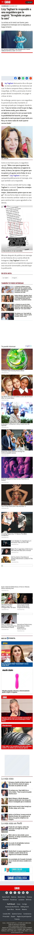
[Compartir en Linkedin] (27, 78)
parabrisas (17, 726)
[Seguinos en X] (15, 892)
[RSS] (23, 892)
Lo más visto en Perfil (11, 823)
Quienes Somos (17, 914)
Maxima (24, 909)
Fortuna (29, 897)
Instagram (14, 277)
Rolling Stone (25, 907)
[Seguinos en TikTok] (19, 892)
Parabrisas (13, 900)
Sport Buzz (10, 909)
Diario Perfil (5, 897)
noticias (17, 643)
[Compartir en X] (19, 78)
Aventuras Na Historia (12, 907)
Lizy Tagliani (5, 277)
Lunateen (21, 900)
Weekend (5, 900)
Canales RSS (6, 914)
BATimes (28, 900)
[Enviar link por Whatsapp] (23, 78)
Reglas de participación (24, 916)
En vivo (30, 2)
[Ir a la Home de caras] (7, 3)
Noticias (13, 897)
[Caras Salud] (17, 872)
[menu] (2, 2)
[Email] (30, 78)
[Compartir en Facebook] (15, 78)
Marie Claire (21, 897)
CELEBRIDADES (5, 6)
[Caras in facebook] (11, 892)
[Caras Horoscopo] (17, 879)
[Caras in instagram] (6, 892)
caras (17, 697)
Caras (18, 904)
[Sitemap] (27, 892)
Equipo (13, 916)
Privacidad (6, 916)
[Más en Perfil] (11, 638)
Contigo (24, 904)
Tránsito (17, 919)
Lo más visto (7, 778)
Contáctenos (27, 914)
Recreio (18, 909)
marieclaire (17, 670)
